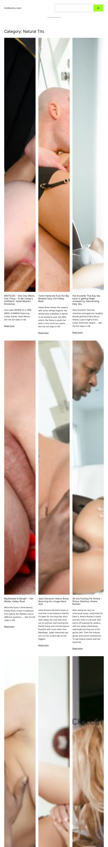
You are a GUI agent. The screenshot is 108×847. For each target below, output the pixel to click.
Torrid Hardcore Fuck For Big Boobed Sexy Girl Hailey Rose (53, 298)
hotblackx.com (12, 8)
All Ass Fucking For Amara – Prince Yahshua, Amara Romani (87, 601)
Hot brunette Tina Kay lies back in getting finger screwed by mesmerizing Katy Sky (86, 299)
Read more (9, 326)
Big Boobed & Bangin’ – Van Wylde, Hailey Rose (18, 600)
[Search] (98, 8)
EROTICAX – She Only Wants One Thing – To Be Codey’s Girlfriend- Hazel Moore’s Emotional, (19, 299)
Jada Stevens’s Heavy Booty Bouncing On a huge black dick (53, 601)
